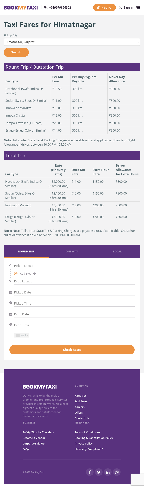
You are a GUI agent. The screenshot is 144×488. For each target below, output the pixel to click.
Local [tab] (117, 251)
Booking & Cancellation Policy (94, 438)
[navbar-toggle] (137, 7)
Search (16, 52)
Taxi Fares (81, 401)
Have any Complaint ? (89, 449)
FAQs (26, 449)
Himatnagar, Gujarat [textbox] (19, 42)
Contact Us (82, 418)
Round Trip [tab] (26, 251)
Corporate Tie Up (34, 443)
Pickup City (10, 35)
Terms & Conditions (87, 432)
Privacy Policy (84, 443)
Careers (80, 407)
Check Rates (72, 350)
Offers (79, 412)
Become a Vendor (34, 438)
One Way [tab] (72, 251)
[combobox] (72, 42)
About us (80, 395)
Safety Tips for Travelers (38, 432)
